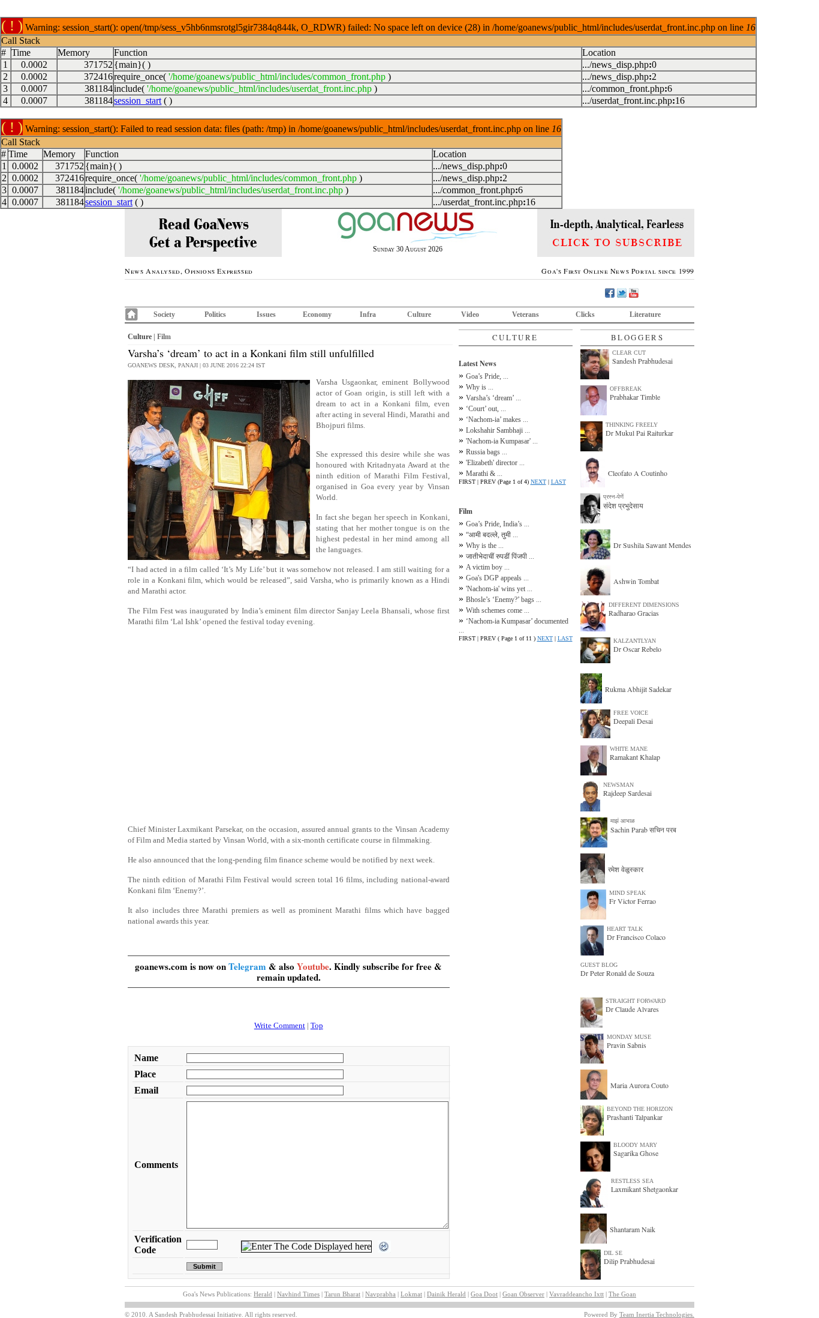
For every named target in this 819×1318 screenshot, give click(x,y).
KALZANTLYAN (634, 640)
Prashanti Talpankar (635, 1117)
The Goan (622, 1294)
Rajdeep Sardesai (627, 793)
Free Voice (630, 712)
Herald (263, 1294)
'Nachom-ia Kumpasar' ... (502, 441)
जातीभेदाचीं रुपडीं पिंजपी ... (500, 556)
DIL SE (613, 1253)
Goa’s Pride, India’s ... (497, 524)
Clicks (585, 314)
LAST (558, 481)
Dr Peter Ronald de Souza (617, 973)
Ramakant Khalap (635, 757)
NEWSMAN (618, 784)
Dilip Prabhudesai (629, 1261)
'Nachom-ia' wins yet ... (499, 589)
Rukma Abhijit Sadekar (638, 689)
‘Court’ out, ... (486, 409)
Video (470, 314)
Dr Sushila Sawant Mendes (652, 545)
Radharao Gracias (634, 613)
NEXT (538, 481)
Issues (266, 314)
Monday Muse (629, 1037)
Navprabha (380, 1294)
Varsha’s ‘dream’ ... (493, 398)
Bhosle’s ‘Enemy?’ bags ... (503, 599)
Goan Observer (523, 1294)
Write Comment (279, 1025)
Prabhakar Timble (635, 397)
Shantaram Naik (632, 1229)
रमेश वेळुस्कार (625, 869)
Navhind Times (298, 1294)
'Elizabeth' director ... (495, 463)
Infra (368, 314)
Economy (317, 314)
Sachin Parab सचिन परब (643, 829)
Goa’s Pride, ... (487, 376)
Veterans (525, 314)
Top (317, 1025)
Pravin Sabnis (626, 1045)
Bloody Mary (635, 1145)
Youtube (313, 966)
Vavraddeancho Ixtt (576, 1294)
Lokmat (411, 1294)
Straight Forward (636, 1001)
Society (164, 314)
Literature (645, 314)
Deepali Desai (633, 721)
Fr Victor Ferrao (632, 901)
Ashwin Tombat (636, 581)
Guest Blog (599, 964)
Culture (419, 314)
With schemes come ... (497, 610)
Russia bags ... (486, 452)
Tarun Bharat (342, 1294)
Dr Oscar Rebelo (637, 649)
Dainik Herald (446, 1294)
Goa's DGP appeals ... (497, 578)
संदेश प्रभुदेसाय (623, 505)
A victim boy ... (488, 567)
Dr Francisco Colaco (636, 937)
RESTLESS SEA (632, 1181)
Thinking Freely (632, 424)
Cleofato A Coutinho (637, 473)
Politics (215, 314)
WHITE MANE (629, 748)
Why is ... (479, 387)
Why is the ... (485, 545)
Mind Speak (627, 892)
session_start (137, 100)
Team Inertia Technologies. (656, 1314)
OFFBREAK (626, 388)
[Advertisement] (289, 720)
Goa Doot (484, 1294)
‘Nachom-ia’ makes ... (497, 419)
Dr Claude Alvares (632, 1009)
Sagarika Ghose (635, 1153)
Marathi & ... (484, 473)
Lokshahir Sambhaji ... (498, 430)
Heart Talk (625, 928)
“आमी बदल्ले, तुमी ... (492, 535)
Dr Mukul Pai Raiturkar (639, 433)
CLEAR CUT (629, 352)
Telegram (247, 966)
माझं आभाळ (622, 820)
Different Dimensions (644, 604)
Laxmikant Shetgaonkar (644, 1189)
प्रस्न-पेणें (613, 496)
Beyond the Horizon (640, 1109)
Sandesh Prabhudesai (642, 361)
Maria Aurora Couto (639, 1085)
